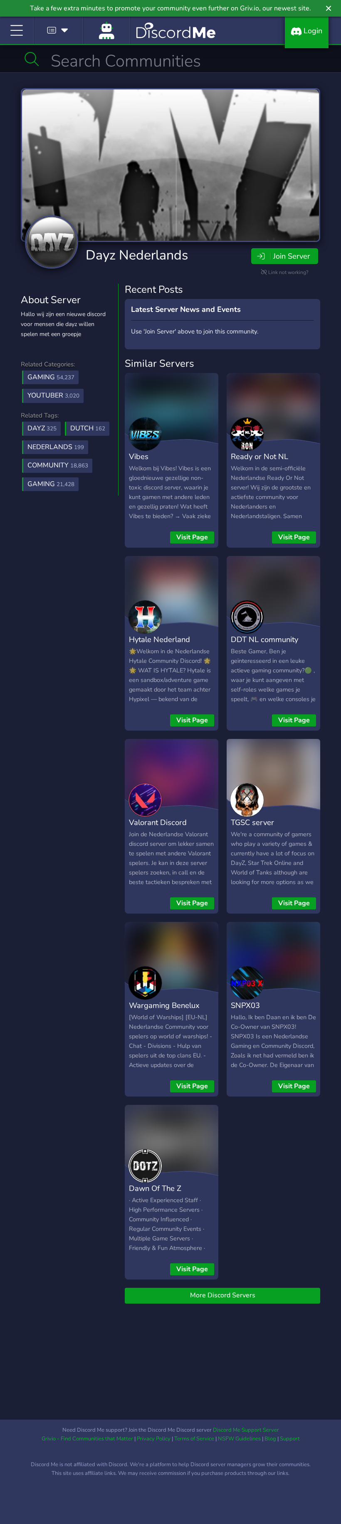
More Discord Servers (222, 1295)
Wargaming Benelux (164, 1005)
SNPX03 (245, 1005)
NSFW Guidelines (239, 1438)
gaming (50, 484)
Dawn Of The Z (155, 1188)
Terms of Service (194, 1438)
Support (290, 1438)
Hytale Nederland (159, 639)
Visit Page (192, 537)
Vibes (138, 456)
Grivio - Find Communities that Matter (87, 1438)
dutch (87, 428)
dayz (42, 428)
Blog (270, 1438)
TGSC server (252, 822)
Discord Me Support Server (246, 1430)
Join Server (291, 256)
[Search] (32, 59)
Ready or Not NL (259, 456)
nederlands (55, 447)
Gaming (50, 377)
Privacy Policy (153, 1438)
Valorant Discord (158, 822)
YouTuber (53, 395)
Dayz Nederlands (137, 255)
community (57, 465)
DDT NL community (264, 639)
